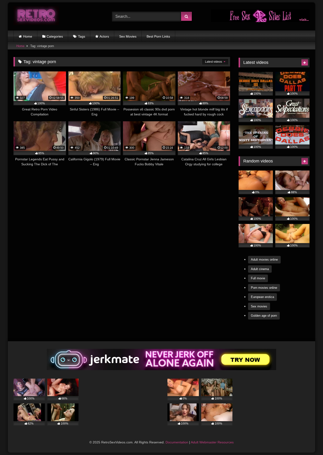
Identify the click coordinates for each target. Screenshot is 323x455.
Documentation (177, 442)
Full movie (258, 278)
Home (27, 36)
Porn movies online (264, 287)
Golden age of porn (264, 315)
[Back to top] (308, 441)
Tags (81, 36)
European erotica (262, 297)
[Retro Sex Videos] (36, 16)
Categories (55, 36)
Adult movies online (264, 259)
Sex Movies (127, 36)
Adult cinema (260, 269)
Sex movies (259, 306)
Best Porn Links (158, 36)
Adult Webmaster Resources (212, 442)
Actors (104, 36)
